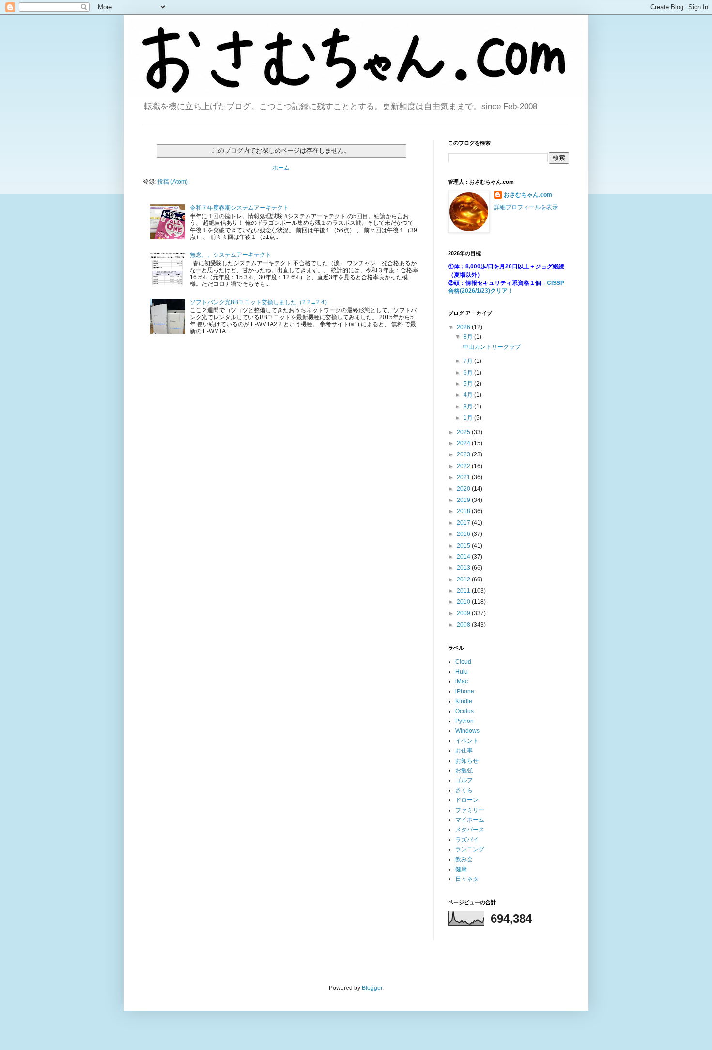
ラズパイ (467, 839)
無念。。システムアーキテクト (230, 254)
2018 (464, 511)
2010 (464, 601)
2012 (464, 579)
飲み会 (464, 859)
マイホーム (469, 819)
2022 (464, 466)
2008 (464, 624)
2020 (464, 489)
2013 (464, 567)
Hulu (461, 671)
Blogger (372, 988)
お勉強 (464, 770)
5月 (469, 383)
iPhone (464, 691)
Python (464, 721)
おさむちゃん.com (528, 194)
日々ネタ (467, 879)
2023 (464, 454)
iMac (461, 681)
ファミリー (469, 810)
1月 (469, 417)
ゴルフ (464, 780)
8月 (469, 336)
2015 (464, 545)
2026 (464, 327)
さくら (464, 790)
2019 (464, 500)
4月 (469, 395)
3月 (469, 406)
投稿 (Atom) (172, 181)
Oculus (464, 711)
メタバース (469, 829)
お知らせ (467, 760)
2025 (464, 432)
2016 (464, 534)
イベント (467, 740)
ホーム (281, 167)
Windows (467, 730)
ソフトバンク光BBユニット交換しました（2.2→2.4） (260, 302)
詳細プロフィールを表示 (526, 207)
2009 (464, 613)
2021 (464, 477)
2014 (464, 556)
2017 (464, 522)
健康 (461, 869)
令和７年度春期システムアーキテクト (239, 207)
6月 (469, 372)
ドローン (467, 800)
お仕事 (464, 750)
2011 (464, 590)
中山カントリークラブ (492, 347)
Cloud (463, 661)
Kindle (463, 701)
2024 (464, 443)
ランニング (469, 849)
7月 (469, 361)
